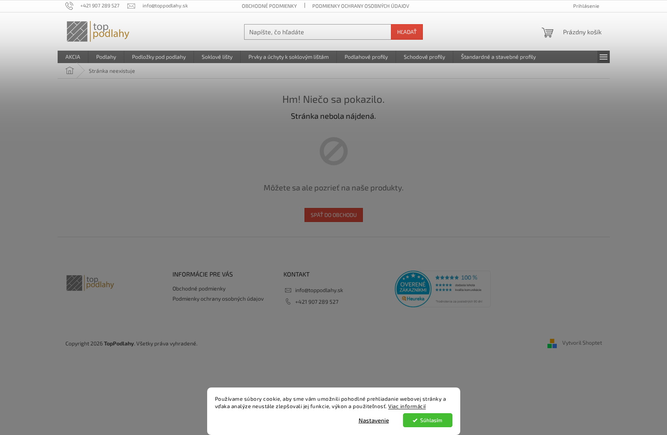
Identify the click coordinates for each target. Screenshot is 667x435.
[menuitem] (73, 57)
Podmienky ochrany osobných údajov (360, 6)
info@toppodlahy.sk (319, 290)
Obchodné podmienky (269, 6)
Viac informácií (407, 406)
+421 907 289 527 (316, 301)
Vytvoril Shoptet (582, 342)
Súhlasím (431, 420)
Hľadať (407, 31)
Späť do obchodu (334, 214)
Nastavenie (374, 420)
